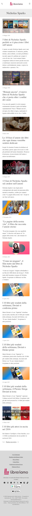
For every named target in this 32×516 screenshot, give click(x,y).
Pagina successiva (12, 442)
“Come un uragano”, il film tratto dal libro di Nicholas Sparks (12, 263)
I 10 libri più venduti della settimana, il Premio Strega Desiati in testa (14, 389)
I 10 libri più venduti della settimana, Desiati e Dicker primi (14, 347)
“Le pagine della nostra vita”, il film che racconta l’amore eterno (14, 224)
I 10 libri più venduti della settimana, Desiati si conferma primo (14, 305)
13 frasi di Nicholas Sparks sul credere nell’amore (14, 182)
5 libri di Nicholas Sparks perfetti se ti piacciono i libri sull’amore (15, 42)
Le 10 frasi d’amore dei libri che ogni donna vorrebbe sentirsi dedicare (15, 140)
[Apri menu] (29, 4)
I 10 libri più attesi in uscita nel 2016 (15, 428)
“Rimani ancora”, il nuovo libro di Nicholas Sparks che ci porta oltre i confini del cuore (14, 96)
